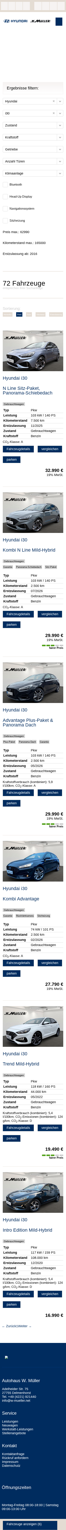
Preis (19, 315)
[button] (59, 22)
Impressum (10, 1462)
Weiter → (25, 1326)
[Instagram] (45, 6)
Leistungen (10, 1421)
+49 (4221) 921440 (11, 6)
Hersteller (8, 315)
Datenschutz (11, 1466)
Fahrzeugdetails (18, 449)
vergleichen (49, 449)
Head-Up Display (21, 196)
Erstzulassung (56, 315)
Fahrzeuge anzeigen (24, 1524)
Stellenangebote (14, 1433)
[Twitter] (53, 6)
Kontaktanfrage (13, 1454)
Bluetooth (16, 184)
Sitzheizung (17, 220)
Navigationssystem (22, 208)
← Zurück (9, 1326)
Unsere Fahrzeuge (26, 6)
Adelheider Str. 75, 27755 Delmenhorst (4, 6)
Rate (29, 315)
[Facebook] (38, 6)
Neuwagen (10, 1425)
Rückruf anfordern (15, 1458)
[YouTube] (61, 6)
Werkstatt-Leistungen (17, 1429)
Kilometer (41, 315)
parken (12, 459)
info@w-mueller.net (19, 6)
